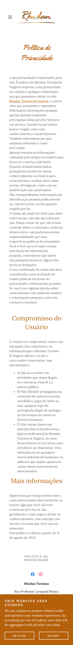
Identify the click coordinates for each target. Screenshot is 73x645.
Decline (19, 635)
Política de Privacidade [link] (36, 558)
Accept (53, 635)
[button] (10, 17)
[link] (36, 17)
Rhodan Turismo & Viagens (28, 101)
